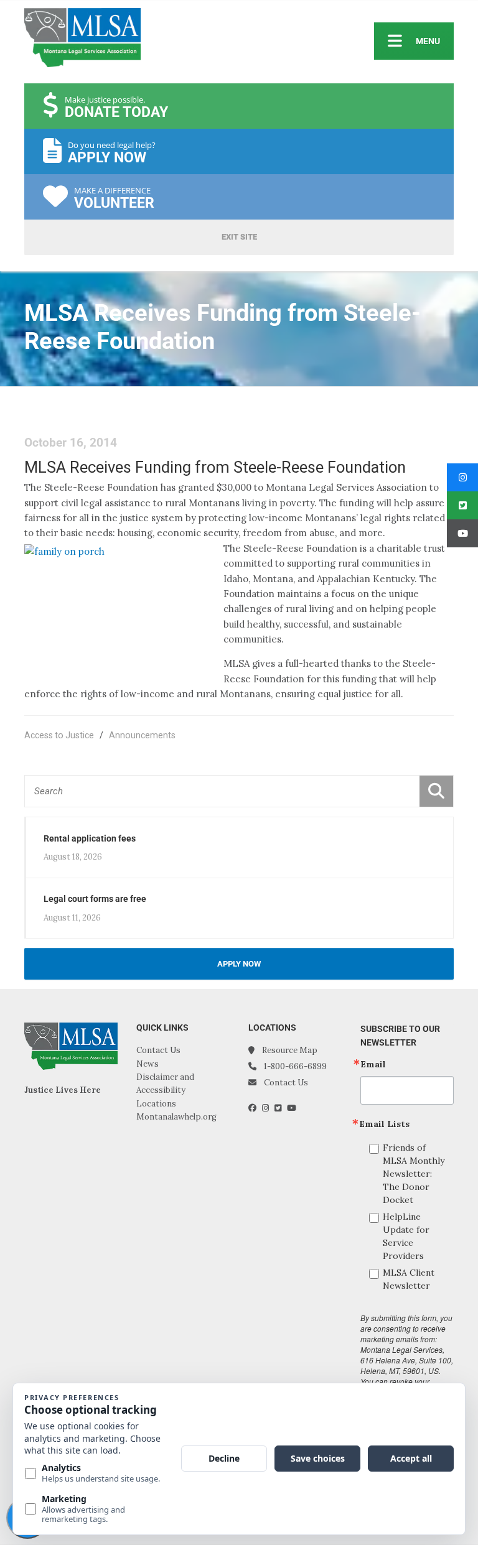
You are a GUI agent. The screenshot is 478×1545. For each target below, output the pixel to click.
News (147, 1064)
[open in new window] (255, 1108)
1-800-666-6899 (295, 1066)
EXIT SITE (239, 236)
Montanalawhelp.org (176, 1116)
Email (373, 1064)
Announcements (142, 735)
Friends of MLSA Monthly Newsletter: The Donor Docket (413, 1173)
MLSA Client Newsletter (408, 1279)
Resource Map (289, 1050)
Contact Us (158, 1050)
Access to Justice (59, 735)
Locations (156, 1103)
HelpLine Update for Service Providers (406, 1236)
